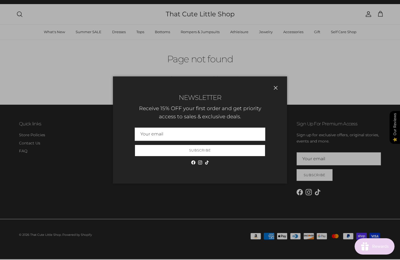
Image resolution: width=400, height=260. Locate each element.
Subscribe (200, 150)
